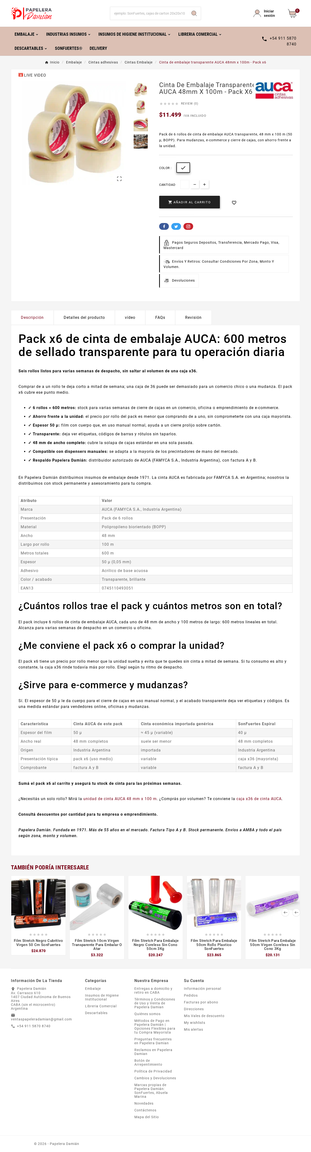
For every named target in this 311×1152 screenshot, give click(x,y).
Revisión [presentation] (193, 317)
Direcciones (194, 1009)
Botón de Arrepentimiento (148, 1062)
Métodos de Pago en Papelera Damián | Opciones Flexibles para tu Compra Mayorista (154, 1026)
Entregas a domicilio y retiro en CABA (153, 990)
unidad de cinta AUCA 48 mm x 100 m (120, 798)
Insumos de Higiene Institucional (102, 997)
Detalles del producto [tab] (84, 317)
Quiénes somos (147, 1014)
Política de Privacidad (153, 1071)
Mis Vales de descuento (204, 1016)
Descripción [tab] (32, 317)
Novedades (144, 1103)
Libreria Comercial (101, 1006)
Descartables (96, 1013)
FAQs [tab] (160, 317)
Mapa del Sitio (146, 1117)
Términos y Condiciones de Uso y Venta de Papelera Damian (154, 1003)
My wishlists (194, 1023)
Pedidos (191, 995)
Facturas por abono (201, 1002)
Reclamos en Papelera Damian (153, 1052)
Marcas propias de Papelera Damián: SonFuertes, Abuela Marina (151, 1090)
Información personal (202, 989)
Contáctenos (145, 1110)
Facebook (164, 226)
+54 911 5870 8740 (34, 1026)
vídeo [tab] (130, 317)
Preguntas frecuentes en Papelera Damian (153, 1041)
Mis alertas (193, 1029)
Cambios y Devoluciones (155, 1078)
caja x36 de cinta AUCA (259, 798)
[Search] (194, 13)
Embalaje (93, 989)
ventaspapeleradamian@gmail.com (41, 1019)
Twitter (176, 226)
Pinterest (188, 226)
